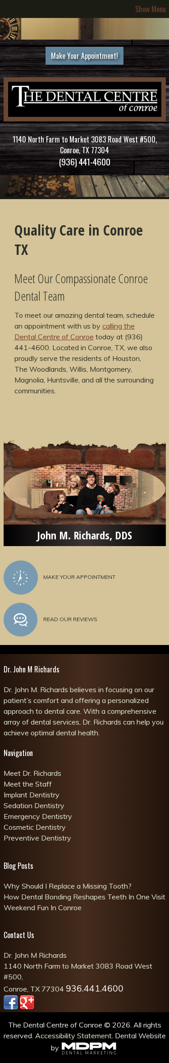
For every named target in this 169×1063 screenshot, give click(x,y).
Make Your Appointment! (84, 55)
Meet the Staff (28, 783)
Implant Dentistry (31, 794)
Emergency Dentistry (38, 816)
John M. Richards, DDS (84, 535)
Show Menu (150, 9)
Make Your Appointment (79, 577)
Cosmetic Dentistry (35, 827)
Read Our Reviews (70, 619)
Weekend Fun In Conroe (43, 907)
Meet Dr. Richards (32, 773)
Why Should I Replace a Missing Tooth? (68, 885)
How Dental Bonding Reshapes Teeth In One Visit (84, 896)
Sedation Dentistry (34, 805)
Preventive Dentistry (37, 837)
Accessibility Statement (73, 1035)
